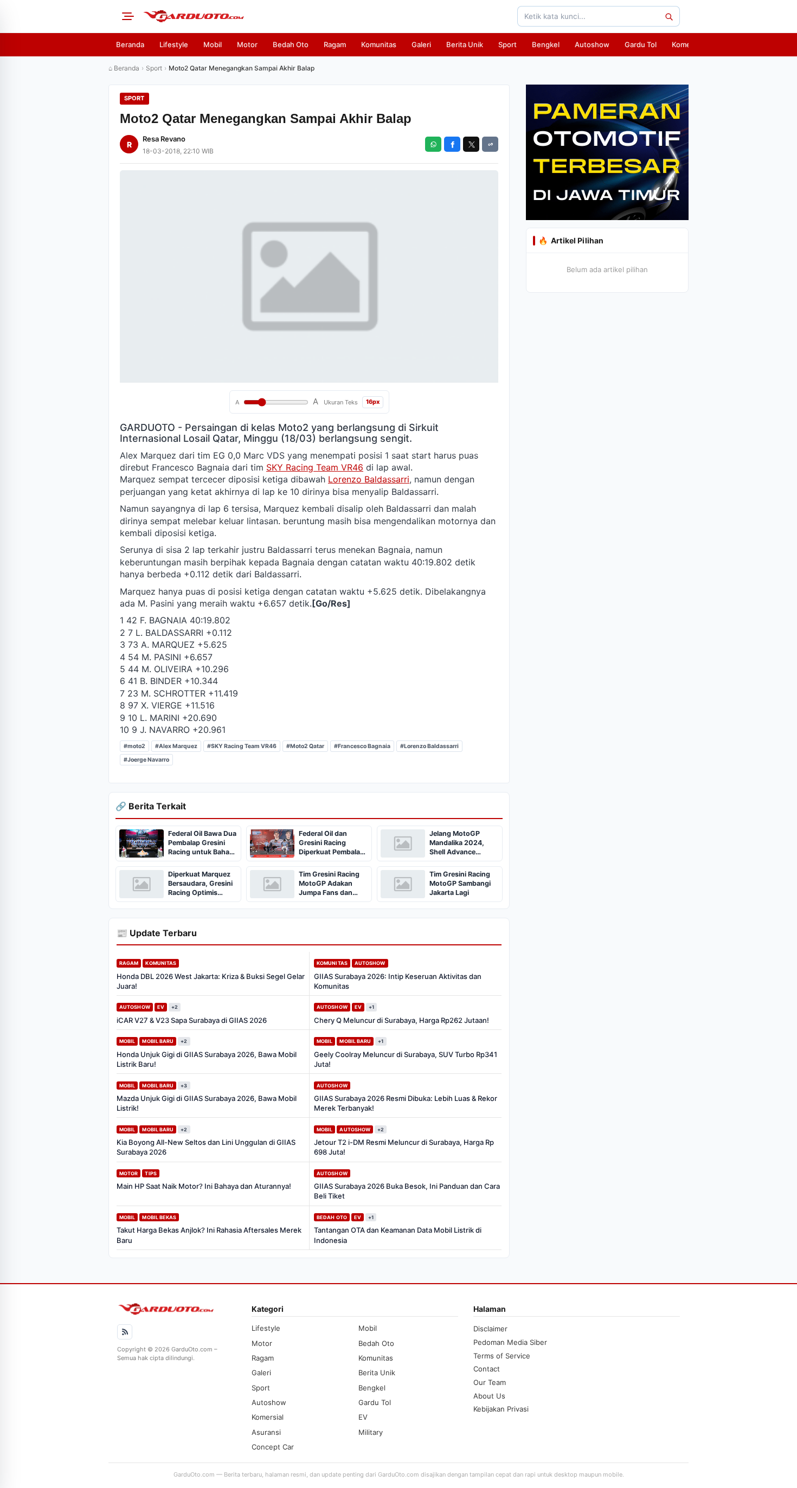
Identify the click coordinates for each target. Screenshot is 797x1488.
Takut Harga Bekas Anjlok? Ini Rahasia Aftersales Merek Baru (209, 1235)
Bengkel (546, 44)
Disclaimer (490, 1328)
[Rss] (124, 1331)
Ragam (335, 44)
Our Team (489, 1382)
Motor (247, 44)
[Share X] (471, 144)
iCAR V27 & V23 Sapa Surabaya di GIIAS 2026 (192, 1020)
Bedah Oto (290, 44)
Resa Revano (164, 138)
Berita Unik (464, 44)
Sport (507, 44)
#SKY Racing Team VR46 (242, 746)
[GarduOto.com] (193, 16)
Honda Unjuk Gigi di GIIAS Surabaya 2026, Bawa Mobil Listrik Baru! (207, 1059)
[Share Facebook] (452, 144)
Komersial (688, 44)
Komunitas (378, 44)
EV (160, 1007)
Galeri (421, 44)
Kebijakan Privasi (501, 1409)
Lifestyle (173, 44)
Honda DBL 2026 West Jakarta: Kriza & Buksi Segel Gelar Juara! (211, 981)
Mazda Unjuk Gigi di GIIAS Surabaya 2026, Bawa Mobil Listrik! (207, 1103)
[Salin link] (490, 144)
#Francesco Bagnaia (362, 746)
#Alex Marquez (176, 746)
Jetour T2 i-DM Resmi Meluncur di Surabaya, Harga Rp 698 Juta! (404, 1147)
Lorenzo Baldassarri (368, 479)
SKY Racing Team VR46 (314, 467)
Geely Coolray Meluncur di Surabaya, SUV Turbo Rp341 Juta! (405, 1059)
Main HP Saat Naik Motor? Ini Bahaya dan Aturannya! (204, 1186)
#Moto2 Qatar (305, 746)
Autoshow (592, 44)
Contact (486, 1368)
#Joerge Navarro (146, 759)
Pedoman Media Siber (510, 1342)
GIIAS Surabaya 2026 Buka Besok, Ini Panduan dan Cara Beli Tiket (407, 1191)
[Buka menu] (126, 16)
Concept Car (273, 1446)
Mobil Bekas (159, 1217)
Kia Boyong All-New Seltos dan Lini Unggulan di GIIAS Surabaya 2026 (206, 1147)
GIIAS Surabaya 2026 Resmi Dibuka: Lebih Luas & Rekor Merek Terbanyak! (405, 1103)
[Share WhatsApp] (433, 144)
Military (370, 1432)
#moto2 (134, 746)
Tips (150, 1173)
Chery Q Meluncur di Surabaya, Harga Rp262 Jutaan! (401, 1020)
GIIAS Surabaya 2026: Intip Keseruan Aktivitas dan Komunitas (397, 981)
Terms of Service (501, 1355)
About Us (489, 1396)
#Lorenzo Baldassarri (429, 746)
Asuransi (266, 1432)
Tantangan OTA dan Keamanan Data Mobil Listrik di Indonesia (397, 1235)
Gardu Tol (641, 44)
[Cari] (668, 16)
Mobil (212, 44)
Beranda (130, 44)
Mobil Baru (157, 1041)
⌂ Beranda (123, 68)
